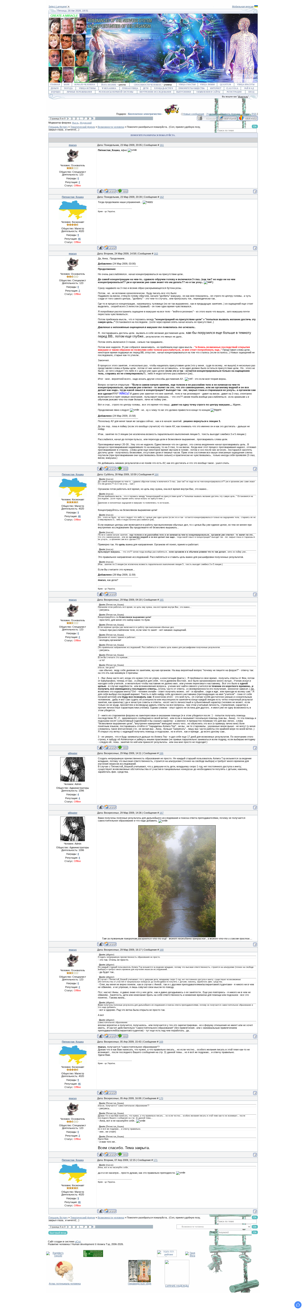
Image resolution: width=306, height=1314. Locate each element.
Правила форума (230, 114)
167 (161, 812)
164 (156, 474)
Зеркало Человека (84, 84)
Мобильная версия (243, 6)
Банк (66, 84)
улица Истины (87, 88)
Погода (68, 88)
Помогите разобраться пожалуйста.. (147, 127)
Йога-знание (108, 85)
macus (73, 145)
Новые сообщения (193, 114)
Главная (55, 84)
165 (161, 599)
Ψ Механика (109, 88)
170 (161, 1098)
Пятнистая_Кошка (73, 197)
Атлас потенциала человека (65, 1283)
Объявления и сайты (208, 92)
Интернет (215, 88)
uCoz (78, 1241)
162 (162, 197)
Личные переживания (79, 92)
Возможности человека (111, 127)
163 (156, 253)
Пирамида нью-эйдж (139, 1283)
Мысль (75, 123)
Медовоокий (86, 123)
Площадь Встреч (163, 88)
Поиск (245, 114)
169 (161, 1041)
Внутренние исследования (155, 92)
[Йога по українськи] (256, 6)
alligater (72, 753)
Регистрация (234, 92)
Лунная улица (130, 88)
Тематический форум (82, 127)
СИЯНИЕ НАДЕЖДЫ (177, 1285)
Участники (212, 114)
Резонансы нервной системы (116, 92)
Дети (146, 88)
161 (162, 145)
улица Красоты (245, 84)
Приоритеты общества (192, 88)
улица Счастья (187, 84)
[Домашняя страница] (110, 191)
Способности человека (148, 85)
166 (161, 753)
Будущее (56, 92)
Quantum (225, 84)
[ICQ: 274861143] (122, 191)
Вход (251, 92)
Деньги (55, 88)
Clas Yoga (232, 88)
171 (155, 1160)
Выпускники (183, 92)
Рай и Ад (249, 88)
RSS (254, 114)
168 (161, 949)
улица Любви (207, 84)
